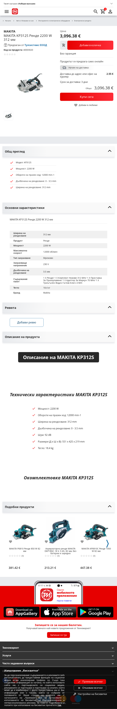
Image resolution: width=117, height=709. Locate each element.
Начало (8, 21)
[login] (110, 11)
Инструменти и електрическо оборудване (54, 21)
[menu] (7, 11)
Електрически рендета (82, 21)
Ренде (46, 240)
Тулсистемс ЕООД (36, 45)
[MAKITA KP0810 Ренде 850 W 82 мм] (24, 531)
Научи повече (64, 600)
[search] (96, 11)
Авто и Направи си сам (25, 21)
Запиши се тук (58, 635)
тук (59, 705)
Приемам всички (92, 681)
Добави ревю (26, 322)
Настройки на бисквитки (92, 694)
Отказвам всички (92, 687)
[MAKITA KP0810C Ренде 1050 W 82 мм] (96, 531)
